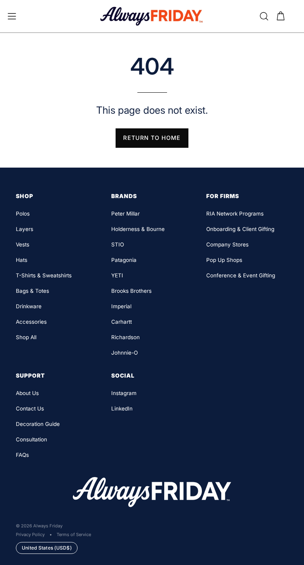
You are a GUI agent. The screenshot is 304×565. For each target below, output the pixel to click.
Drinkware (29, 306)
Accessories (31, 322)
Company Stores (227, 244)
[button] (264, 16)
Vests (22, 244)
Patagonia (124, 260)
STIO (117, 244)
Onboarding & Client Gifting (240, 229)
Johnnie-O (124, 352)
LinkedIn (122, 408)
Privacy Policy (30, 534)
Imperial (121, 306)
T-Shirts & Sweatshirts (44, 275)
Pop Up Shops (224, 260)
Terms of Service (74, 534)
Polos (23, 213)
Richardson (125, 337)
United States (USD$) (47, 548)
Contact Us (30, 408)
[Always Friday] (152, 16)
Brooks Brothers (131, 291)
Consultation (31, 439)
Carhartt (121, 322)
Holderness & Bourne (138, 229)
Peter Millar (125, 213)
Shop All (26, 337)
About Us (27, 393)
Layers (24, 229)
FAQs (22, 455)
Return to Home (151, 137)
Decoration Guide (38, 424)
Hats (21, 260)
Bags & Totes (32, 291)
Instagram (124, 393)
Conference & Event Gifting (240, 275)
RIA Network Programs (235, 213)
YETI (117, 275)
